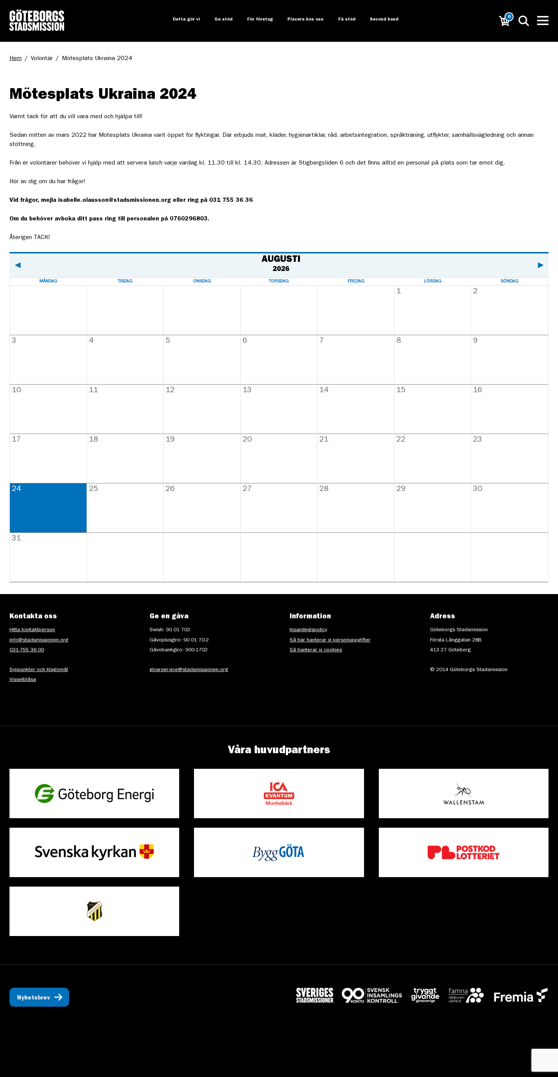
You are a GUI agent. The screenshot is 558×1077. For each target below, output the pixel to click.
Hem (15, 59)
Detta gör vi (179, 19)
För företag (254, 19)
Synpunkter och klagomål (38, 670)
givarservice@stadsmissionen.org (189, 670)
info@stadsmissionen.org (38, 640)
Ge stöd (217, 19)
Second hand (380, 19)
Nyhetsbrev (33, 998)
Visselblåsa (22, 680)
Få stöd (341, 19)
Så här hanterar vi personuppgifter (330, 640)
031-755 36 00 (26, 650)
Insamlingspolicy (308, 630)
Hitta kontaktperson (32, 630)
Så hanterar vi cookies (316, 650)
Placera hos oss (300, 19)
